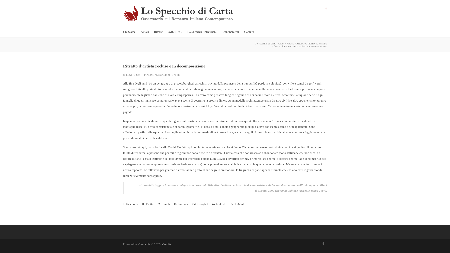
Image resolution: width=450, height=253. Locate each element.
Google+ (202, 204)
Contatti (249, 31)
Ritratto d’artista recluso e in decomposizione (164, 66)
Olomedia (144, 244)
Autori (145, 31)
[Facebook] (326, 8)
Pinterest (183, 204)
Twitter (150, 204)
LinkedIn (221, 204)
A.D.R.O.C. (175, 31)
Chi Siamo (129, 31)
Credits (166, 244)
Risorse (158, 31)
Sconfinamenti (230, 31)
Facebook (131, 204)
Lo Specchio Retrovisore (202, 31)
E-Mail (239, 204)
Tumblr (165, 204)
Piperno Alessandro (296, 43)
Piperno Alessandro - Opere (162, 75)
